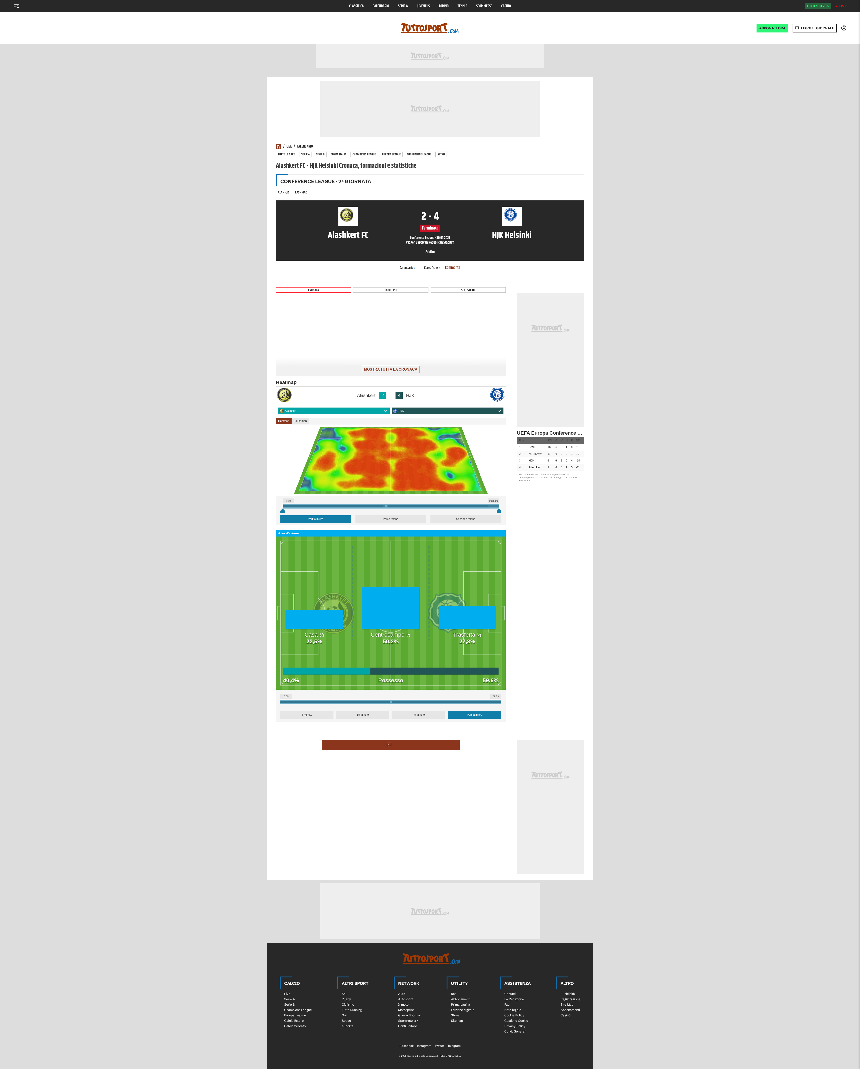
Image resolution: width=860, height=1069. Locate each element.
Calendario (381, 6)
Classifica (356, 6)
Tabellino (391, 290)
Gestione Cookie (516, 1021)
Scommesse (484, 6)
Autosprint (405, 999)
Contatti (510, 994)
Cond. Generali (515, 1031)
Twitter (439, 1046)
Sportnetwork (408, 1021)
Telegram (454, 1046)
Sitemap (457, 1021)
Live (843, 6)
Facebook (407, 1046)
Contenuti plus (818, 6)
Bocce (346, 1021)
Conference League (419, 154)
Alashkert (290, 410)
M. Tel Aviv (535, 453)
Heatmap (283, 421)
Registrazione (570, 999)
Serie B (320, 154)
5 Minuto (307, 714)
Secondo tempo (465, 519)
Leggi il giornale (817, 28)
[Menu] (16, 6)
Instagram (424, 1046)
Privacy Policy (514, 1026)
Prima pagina (460, 1004)
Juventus (423, 6)
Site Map (567, 1004)
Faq (507, 1004)
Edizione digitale (462, 1010)
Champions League (364, 154)
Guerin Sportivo (409, 1015)
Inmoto (403, 1004)
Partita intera (315, 519)
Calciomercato (295, 1026)
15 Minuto (363, 714)
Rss (453, 994)
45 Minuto (419, 714)
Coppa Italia (338, 154)
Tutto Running (352, 1010)
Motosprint (406, 1010)
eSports (347, 1026)
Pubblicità (568, 994)
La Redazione (514, 999)
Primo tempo (390, 519)
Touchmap (300, 421)
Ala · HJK (283, 192)
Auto (401, 994)
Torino (444, 6)
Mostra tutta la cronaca (390, 369)
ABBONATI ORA (772, 28)
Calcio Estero (294, 1021)
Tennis (462, 6)
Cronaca (313, 290)
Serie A (403, 6)
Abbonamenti (460, 999)
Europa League (391, 154)
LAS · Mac (301, 192)
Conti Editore (407, 1026)
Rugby (346, 999)
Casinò (506, 6)
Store (455, 1015)
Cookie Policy (514, 1015)
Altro (441, 154)
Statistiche (468, 290)
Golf (345, 1015)
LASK (532, 447)
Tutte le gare (286, 154)
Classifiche (431, 268)
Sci (344, 994)
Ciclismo (348, 1004)
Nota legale (512, 1010)
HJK (401, 410)
